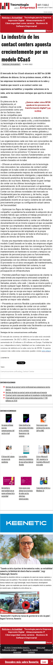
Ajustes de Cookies (30, 650)
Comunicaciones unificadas (11, 372)
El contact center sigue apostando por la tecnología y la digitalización (29, 395)
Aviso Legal (40, 648)
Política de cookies (9, 650)
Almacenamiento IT (35, 20)
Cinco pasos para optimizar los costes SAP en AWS (43, 428)
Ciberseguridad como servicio (19, 23)
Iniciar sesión (48, 12)
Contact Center (28, 372)
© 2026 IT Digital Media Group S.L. (17, 648)
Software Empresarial (26, 26)
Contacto (31, 652)
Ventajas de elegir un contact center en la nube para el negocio (26, 392)
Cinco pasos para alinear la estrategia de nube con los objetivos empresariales (26, 493)
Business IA (42, 23)
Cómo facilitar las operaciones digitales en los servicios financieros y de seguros (26, 430)
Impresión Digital (16, 20)
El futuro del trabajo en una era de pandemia (8, 459)
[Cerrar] (52, 661)
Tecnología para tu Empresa (37, 17)
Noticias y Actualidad (12, 17)
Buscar (49, 31)
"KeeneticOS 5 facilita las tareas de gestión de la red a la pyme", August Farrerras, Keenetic (25, 617)
